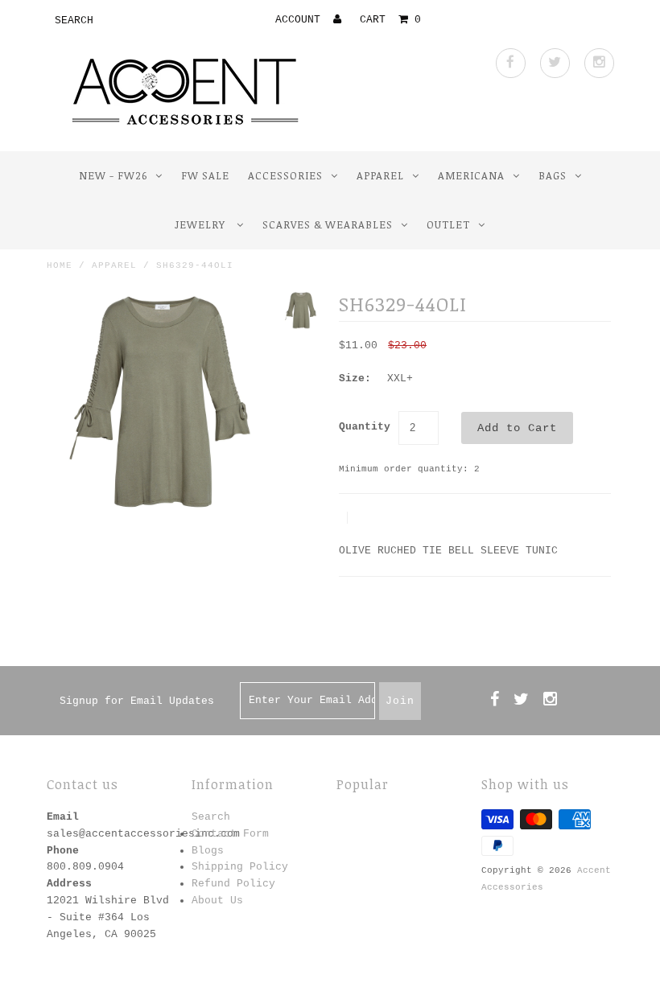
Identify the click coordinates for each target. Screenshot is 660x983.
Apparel (380, 175)
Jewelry (202, 224)
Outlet (448, 224)
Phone (63, 851)
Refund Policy (233, 884)
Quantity (364, 427)
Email (63, 817)
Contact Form (230, 834)
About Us (217, 901)
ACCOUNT (301, 20)
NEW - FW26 (113, 175)
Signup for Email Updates (137, 701)
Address (69, 884)
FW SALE (205, 175)
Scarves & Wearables (327, 224)
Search (211, 817)
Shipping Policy (240, 867)
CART (390, 20)
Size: (355, 378)
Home (59, 265)
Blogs (208, 851)
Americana (471, 175)
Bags (552, 175)
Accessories (285, 175)
